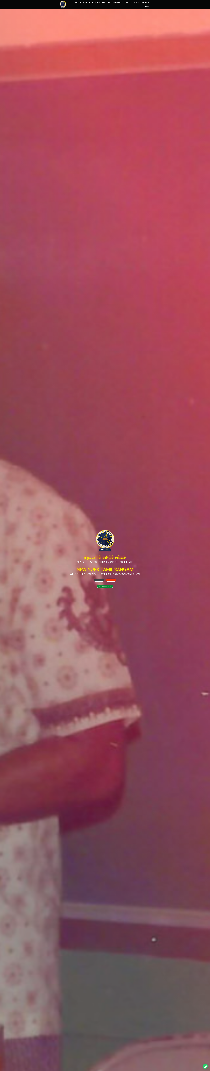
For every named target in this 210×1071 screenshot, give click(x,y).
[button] (105, 586)
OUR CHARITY (96, 2)
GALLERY (136, 2)
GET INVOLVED (117, 2)
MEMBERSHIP (106, 2)
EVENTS (127, 2)
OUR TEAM (86, 2)
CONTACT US (146, 2)
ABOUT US (78, 2)
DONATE (147, 6)
